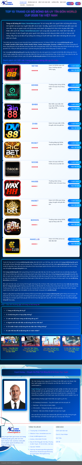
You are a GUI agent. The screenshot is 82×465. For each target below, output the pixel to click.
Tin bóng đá (30, 5)
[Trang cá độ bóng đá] (9, 3)
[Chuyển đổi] (4, 310)
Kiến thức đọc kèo (44, 2)
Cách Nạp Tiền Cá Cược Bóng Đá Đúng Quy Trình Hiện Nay (51, 349)
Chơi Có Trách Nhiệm (62, 434)
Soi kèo (22, 5)
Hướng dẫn (55, 2)
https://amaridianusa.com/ (30, 23)
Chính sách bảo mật (62, 430)
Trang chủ (23, 2)
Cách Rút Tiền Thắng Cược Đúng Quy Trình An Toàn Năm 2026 (31, 349)
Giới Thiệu (59, 438)
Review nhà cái (32, 2)
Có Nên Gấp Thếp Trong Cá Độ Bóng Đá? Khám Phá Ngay (71, 349)
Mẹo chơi (63, 2)
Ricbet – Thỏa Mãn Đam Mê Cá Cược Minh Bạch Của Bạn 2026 (10, 349)
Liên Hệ (58, 441)
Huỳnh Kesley (35, 389)
